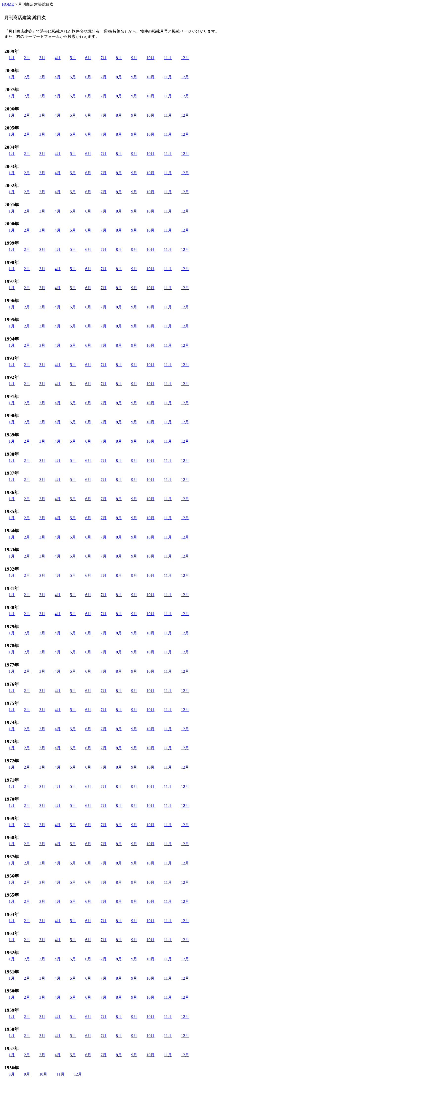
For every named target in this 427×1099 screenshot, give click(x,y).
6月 (88, 58)
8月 (119, 58)
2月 (27, 58)
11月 (168, 58)
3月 (42, 58)
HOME (8, 4)
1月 (12, 58)
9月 (134, 58)
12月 (185, 58)
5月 (73, 58)
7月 (104, 58)
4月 (58, 58)
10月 (150, 58)
